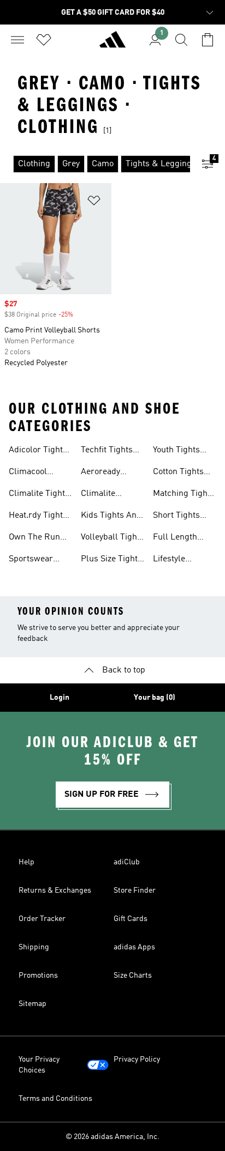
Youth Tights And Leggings (179, 451)
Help (26, 862)
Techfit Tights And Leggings (107, 451)
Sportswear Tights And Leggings (31, 560)
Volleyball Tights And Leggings (112, 538)
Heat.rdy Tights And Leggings (38, 516)
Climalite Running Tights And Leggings (110, 494)
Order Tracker (42, 919)
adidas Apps (134, 947)
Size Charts (133, 975)
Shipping (34, 947)
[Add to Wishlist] (94, 202)
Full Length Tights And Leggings (175, 538)
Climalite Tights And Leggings (39, 494)
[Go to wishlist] (44, 40)
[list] (95, 164)
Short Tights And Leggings (179, 516)
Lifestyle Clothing (169, 560)
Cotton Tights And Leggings (179, 473)
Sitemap (32, 1004)
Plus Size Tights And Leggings (111, 560)
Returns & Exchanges (55, 890)
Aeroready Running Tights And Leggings (110, 473)
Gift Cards (130, 919)
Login (59, 697)
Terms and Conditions (55, 1098)
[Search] (181, 40)
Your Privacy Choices (39, 1065)
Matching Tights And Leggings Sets (184, 494)
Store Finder (135, 890)
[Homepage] (112, 44)
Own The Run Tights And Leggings (34, 538)
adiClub (127, 862)
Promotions (38, 975)
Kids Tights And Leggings (111, 516)
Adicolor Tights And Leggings (38, 451)
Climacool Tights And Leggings (29, 473)
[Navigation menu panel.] (17, 40)
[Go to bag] (207, 40)
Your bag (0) (154, 697)
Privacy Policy (137, 1059)
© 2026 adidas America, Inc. (112, 1137)
